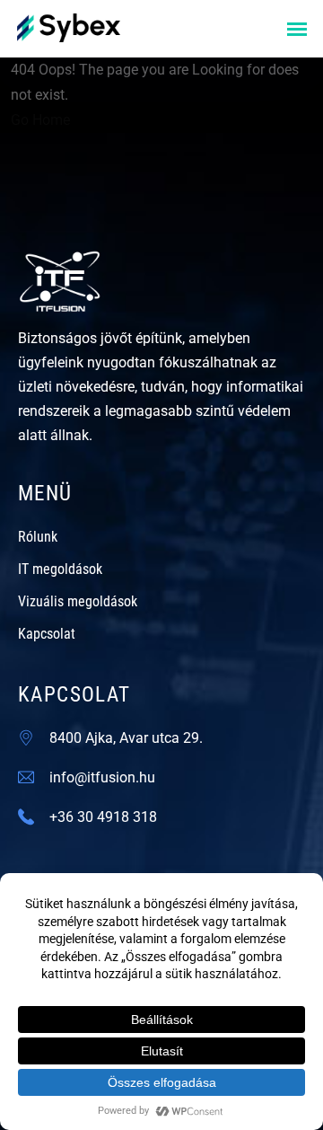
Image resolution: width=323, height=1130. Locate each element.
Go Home (40, 119)
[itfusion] (68, 26)
